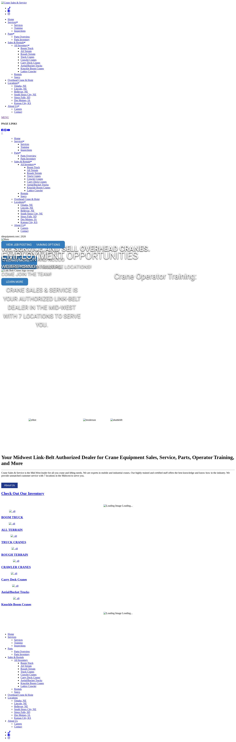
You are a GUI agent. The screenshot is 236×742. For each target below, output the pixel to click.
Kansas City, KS (22, 103)
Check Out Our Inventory (22, 493)
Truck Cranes (27, 57)
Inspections (20, 31)
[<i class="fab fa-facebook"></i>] (9, 11)
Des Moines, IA (22, 100)
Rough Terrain (28, 54)
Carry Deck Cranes (30, 62)
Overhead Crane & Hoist (20, 80)
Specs (17, 77)
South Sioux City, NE (25, 94)
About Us (13, 106)
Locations (13, 83)
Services (12, 22)
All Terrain (26, 51)
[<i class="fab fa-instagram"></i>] (9, 14)
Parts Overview (22, 36)
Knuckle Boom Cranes (32, 68)
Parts (10, 33)
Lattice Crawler (28, 71)
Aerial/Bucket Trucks (31, 65)
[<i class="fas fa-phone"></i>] (9, 8)
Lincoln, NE (20, 88)
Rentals (18, 74)
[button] (3, 343)
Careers (18, 109)
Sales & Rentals (16, 42)
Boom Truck (27, 48)
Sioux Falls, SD (22, 97)
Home (11, 19)
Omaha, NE (20, 86)
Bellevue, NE (21, 91)
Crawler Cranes (28, 59)
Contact (18, 112)
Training (18, 28)
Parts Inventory (22, 39)
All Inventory (21, 45)
